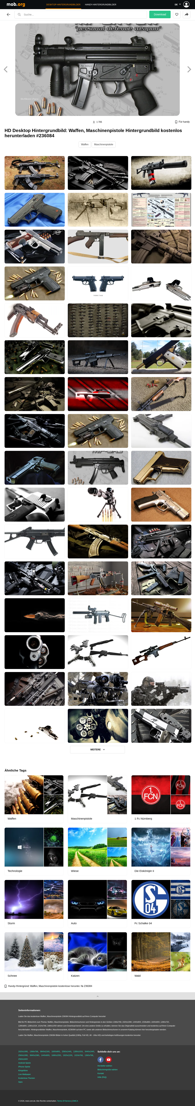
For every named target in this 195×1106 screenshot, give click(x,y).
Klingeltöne (23, 1070)
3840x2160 (45, 1051)
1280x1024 (78, 1051)
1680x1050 (56, 1055)
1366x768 (34, 1051)
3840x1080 (34, 1055)
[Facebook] (101, 1062)
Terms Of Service (64, 1101)
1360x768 (89, 1055)
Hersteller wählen (105, 1066)
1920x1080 (23, 1051)
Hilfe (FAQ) (102, 1077)
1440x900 (45, 1055)
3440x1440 (89, 1051)
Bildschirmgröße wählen (108, 1070)
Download (160, 14)
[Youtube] (109, 1062)
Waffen (85, 144)
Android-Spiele (24, 1063)
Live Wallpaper (24, 1074)
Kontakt (101, 1073)
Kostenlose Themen (26, 1078)
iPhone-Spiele (24, 1067)
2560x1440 (66, 1051)
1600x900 (55, 1051)
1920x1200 (67, 1055)
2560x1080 (23, 1055)
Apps (20, 1082)
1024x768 (78, 1055)
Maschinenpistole (103, 144)
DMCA (75, 1101)
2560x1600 (23, 1059)
